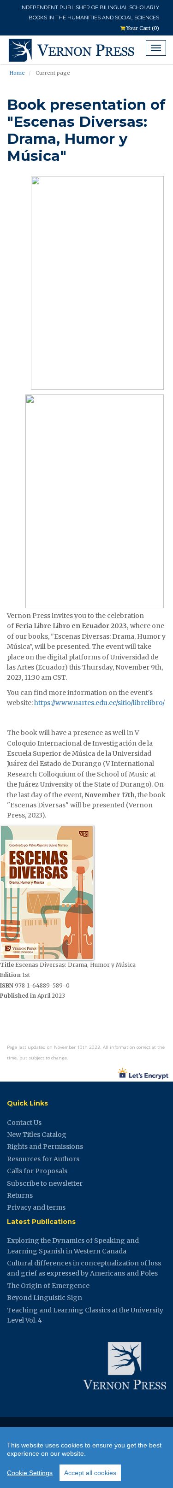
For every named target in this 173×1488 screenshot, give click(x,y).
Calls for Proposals (37, 1171)
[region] (86, 1457)
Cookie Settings (30, 1472)
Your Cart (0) (142, 28)
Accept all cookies (90, 1472)
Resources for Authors (43, 1159)
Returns (20, 1195)
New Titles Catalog (36, 1134)
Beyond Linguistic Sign (44, 1298)
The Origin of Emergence (48, 1286)
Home (17, 73)
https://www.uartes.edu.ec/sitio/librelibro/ (99, 703)
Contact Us (24, 1122)
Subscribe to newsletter (45, 1183)
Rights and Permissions (45, 1146)
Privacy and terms (36, 1207)
